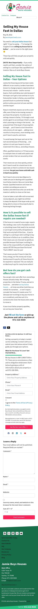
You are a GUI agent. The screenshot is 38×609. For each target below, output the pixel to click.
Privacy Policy (6, 555)
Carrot (28, 601)
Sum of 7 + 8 (8, 509)
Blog (3, 558)
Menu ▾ (19, 17)
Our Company (6, 549)
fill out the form (16, 314)
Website (6, 492)
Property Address (12, 374)
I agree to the (18, 404)
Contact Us (5, 15)
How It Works (6, 544)
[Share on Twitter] (8, 327)
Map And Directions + (9, 585)
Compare (13, 15)
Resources (5, 552)
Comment (7, 451)
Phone (8, 382)
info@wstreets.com (13, 580)
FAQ (3, 546)
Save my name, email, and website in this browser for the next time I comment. (18, 503)
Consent (8, 398)
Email (7, 390)
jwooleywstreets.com (13, 37)
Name (6, 476)
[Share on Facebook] (4, 327)
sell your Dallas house (20, 41)
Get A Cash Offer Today (9, 538)
